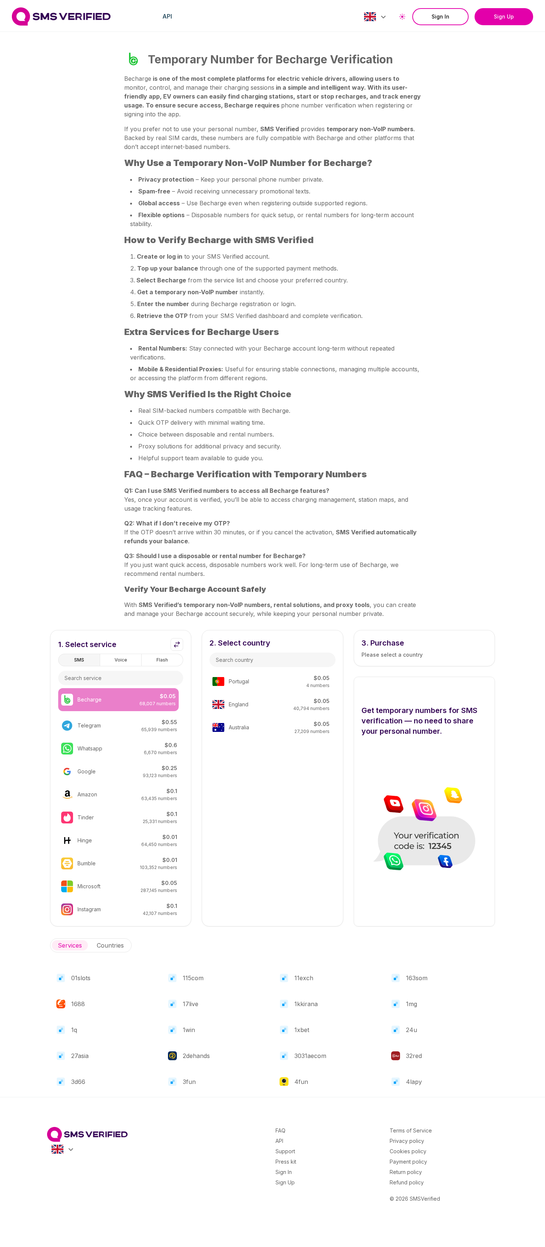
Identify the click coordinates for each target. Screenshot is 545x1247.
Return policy (406, 1172)
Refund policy (407, 1182)
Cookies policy (408, 1151)
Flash (162, 660)
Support (285, 1151)
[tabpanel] (272, 1026)
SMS (79, 660)
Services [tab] (70, 945)
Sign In (440, 16)
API (167, 16)
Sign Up (504, 16)
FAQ (280, 1130)
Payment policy (408, 1161)
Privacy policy (407, 1141)
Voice (121, 660)
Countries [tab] (110, 945)
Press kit (285, 1161)
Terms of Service (411, 1130)
